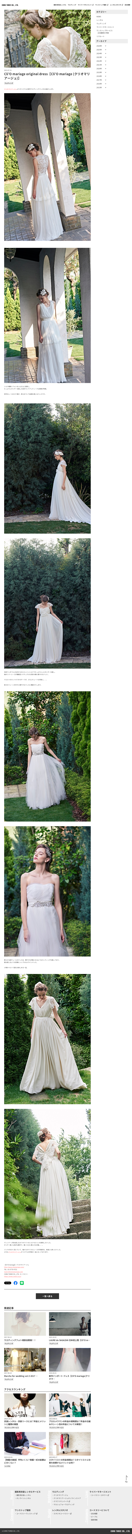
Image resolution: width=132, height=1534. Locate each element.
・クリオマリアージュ (60, 1495)
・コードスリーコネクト (98, 1495)
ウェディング (9, 83)
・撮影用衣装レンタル (23, 1495)
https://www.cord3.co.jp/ (12, 1276)
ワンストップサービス (12, 1427)
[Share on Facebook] (15, 1283)
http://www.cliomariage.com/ (14, 1267)
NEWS (99, 16)
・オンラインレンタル (23, 1498)
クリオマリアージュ (10, 89)
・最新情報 (93, 1520)
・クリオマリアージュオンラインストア (66, 1498)
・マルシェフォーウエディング (63, 1504)
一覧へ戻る (47, 1296)
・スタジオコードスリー (61, 1513)
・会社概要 (93, 1513)
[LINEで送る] (22, 1283)
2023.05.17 (70, 1460)
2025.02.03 (25, 1460)
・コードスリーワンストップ (25, 1513)
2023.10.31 (25, 1421)
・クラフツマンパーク (60, 1501)
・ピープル (93, 1517)
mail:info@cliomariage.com (13, 1271)
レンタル (7, 1466)
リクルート (101, 36)
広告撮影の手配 (103, 33)
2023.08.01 (70, 1421)
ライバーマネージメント (105, 27)
